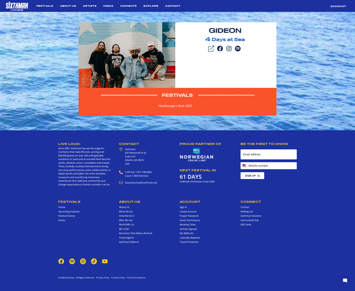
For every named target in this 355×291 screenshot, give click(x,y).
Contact (172, 5)
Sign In (183, 207)
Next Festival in (198, 170)
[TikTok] (94, 261)
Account (338, 6)
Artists (90, 5)
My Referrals (186, 233)
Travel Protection (189, 242)
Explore (150, 5)
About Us (68, 5)
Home (61, 207)
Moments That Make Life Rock (135, 233)
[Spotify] (238, 48)
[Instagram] (229, 48)
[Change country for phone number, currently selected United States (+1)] (244, 165)
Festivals (44, 5)
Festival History (66, 215)
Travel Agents (126, 237)
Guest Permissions (190, 220)
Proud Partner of (201, 144)
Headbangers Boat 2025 (175, 106)
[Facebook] (220, 48)
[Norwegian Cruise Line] (197, 155)
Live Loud (69, 144)
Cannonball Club (250, 220)
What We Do (126, 211)
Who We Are (126, 220)
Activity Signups (188, 229)
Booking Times (188, 224)
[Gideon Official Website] (127, 55)
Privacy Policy (102, 277)
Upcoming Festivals (69, 211)
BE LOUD (124, 229)
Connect (251, 202)
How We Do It (126, 215)
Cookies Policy (117, 277)
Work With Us (126, 224)
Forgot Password (189, 215)
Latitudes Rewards (190, 237)
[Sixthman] (17, 6)
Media (108, 5)
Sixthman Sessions (251, 215)
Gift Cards (246, 224)
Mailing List (247, 211)
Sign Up (250, 176)
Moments (128, 5)
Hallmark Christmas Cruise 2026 (197, 181)
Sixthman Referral (129, 242)
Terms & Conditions (136, 277)
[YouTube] (105, 261)
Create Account (188, 211)
